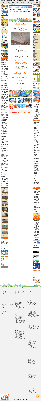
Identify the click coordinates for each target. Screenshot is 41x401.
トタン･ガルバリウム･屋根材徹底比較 (4, 154)
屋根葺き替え (37, 36)
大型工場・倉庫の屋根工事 (17, 309)
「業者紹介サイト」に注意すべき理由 (36, 211)
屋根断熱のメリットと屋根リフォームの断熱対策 (5, 178)
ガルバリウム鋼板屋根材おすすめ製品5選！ (36, 113)
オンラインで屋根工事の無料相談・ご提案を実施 (36, 189)
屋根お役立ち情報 (36, 160)
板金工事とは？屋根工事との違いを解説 (5, 68)
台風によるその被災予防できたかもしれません (37, 161)
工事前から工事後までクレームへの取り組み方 (36, 194)
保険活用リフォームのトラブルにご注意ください (37, 209)
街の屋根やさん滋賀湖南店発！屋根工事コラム (7, 305)
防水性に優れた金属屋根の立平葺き (31, 377)
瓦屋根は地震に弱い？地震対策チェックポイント (37, 170)
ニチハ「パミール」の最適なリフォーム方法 (32, 299)
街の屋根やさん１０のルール (5, 293)
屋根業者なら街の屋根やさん (5, 310)
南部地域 (3, 258)
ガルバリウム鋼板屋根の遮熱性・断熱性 (36, 109)
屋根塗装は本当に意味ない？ (4, 64)
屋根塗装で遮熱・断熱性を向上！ (31, 345)
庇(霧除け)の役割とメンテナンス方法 (4, 102)
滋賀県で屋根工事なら (4, 243)
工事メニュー (27, 2)
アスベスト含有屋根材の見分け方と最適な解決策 (5, 133)
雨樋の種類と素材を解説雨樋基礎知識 (5, 180)
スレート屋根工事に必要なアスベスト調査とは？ (5, 181)
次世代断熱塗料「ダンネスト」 (35, 177)
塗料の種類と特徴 (36, 245)
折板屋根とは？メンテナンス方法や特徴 (36, 144)
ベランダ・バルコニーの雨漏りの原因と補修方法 (5, 91)
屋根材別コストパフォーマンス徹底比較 (5, 141)
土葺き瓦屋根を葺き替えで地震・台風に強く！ (5, 96)
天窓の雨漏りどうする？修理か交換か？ (5, 174)
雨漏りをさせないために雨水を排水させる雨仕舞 (5, 127)
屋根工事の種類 (36, 34)
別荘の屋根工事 (35, 235)
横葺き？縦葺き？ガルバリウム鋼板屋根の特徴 (37, 114)
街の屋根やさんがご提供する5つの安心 (8, 3)
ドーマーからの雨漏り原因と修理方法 (4, 172)
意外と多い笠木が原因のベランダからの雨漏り (5, 76)
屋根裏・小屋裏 (4, 120)
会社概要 (37, 2)
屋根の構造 (3, 71)
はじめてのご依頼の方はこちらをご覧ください (19, 291)
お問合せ (3, 312)
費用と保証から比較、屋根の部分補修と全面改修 (37, 128)
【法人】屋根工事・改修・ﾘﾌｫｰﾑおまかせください (37, 237)
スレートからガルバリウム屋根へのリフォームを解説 (37, 104)
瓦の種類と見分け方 (4, 130)
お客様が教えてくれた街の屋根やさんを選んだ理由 (7, 304)
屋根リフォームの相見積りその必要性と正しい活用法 (37, 191)
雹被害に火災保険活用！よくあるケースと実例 (36, 183)
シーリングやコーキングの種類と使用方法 (5, 103)
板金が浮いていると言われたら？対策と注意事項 (37, 204)
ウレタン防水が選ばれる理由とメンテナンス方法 (5, 82)
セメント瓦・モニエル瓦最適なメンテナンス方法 (5, 94)
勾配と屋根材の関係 (4, 125)
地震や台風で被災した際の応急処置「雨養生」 (5, 107)
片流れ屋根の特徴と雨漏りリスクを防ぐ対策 (5, 115)
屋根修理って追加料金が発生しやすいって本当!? (36, 206)
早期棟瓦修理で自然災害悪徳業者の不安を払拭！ (5, 98)
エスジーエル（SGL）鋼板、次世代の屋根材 (32, 376)
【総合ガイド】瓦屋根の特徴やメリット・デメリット (33, 314)
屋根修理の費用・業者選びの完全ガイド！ (5, 62)
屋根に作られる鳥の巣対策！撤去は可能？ (19, 336)
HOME (9, 4)
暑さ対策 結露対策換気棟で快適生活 (4, 122)
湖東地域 (3, 264)
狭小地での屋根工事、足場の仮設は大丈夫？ (32, 303)
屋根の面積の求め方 (30, 340)
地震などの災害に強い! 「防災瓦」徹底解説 (36, 172)
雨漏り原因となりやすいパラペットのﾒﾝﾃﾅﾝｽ (5, 85)
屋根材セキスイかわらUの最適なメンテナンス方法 (37, 150)
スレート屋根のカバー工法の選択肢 (37, 137)
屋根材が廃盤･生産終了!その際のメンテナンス (5, 148)
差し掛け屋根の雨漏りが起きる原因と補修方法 (5, 119)
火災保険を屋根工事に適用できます (18, 306)
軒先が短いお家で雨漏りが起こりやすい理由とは (5, 131)
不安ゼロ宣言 (3, 294)
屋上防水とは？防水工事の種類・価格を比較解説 (5, 89)
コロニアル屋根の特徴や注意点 (36, 140)
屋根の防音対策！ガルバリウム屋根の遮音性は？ (37, 118)
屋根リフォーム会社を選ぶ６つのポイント (37, 158)
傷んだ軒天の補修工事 (30, 362)
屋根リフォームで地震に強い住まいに (19, 305)
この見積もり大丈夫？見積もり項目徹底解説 (36, 196)
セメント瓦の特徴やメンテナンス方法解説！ (5, 93)
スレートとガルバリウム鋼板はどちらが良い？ (36, 102)
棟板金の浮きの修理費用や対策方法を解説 (5, 70)
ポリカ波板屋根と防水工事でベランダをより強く (37, 226)
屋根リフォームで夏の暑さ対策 (18, 308)
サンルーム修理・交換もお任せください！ (36, 222)
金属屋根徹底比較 (29, 374)
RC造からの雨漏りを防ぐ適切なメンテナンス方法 (5, 169)
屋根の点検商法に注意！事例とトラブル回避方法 (36, 202)
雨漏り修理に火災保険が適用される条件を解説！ (36, 182)
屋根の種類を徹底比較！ (35, 133)
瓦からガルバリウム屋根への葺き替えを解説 (36, 106)
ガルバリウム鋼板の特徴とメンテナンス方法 (5, 160)
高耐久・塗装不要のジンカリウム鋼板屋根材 (5, 161)
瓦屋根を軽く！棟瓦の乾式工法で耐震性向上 (32, 348)
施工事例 (13, 2)
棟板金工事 (37, 53)
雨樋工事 (37, 45)
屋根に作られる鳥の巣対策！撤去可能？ (36, 231)
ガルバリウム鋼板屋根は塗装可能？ (36, 107)
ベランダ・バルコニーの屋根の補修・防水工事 (19, 307)
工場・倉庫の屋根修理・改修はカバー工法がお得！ (37, 224)
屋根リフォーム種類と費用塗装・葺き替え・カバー (37, 135)
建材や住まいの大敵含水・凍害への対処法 (4, 123)
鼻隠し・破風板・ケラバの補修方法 (5, 73)
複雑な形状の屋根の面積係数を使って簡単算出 (5, 112)
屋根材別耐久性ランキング (4, 142)
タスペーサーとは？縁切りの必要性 (4, 80)
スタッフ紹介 (3, 241)
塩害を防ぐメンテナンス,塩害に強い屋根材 (5, 144)
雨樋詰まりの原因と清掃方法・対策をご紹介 (19, 334)
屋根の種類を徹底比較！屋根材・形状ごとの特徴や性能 (33, 315)
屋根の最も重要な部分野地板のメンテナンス (4, 138)
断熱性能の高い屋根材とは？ (4, 176)
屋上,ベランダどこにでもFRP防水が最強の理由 (5, 87)
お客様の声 (18, 2)
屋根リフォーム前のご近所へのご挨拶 (36, 192)
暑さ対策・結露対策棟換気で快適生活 (31, 343)
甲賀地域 (3, 259)
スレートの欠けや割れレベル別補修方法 (36, 139)
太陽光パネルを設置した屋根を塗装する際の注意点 (20, 338)
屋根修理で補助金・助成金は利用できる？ (36, 185)
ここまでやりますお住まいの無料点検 (32, 3)
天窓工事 (37, 59)
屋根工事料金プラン (17, 294)
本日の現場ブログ (4, 303)
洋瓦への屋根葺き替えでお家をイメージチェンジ (5, 150)
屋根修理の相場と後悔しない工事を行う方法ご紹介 (20, 315)
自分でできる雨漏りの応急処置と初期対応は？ (36, 180)
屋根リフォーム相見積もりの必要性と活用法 (19, 317)
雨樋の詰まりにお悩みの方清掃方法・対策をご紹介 (37, 227)
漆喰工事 (37, 42)
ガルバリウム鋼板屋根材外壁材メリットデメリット (37, 116)
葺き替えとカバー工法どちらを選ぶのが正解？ (36, 132)
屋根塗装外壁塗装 (37, 56)
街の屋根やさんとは (4, 291)
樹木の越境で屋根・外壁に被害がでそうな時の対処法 (37, 207)
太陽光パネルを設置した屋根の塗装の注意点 (36, 145)
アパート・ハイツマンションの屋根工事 (36, 234)
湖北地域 (3, 265)
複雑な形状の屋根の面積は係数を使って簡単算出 (32, 341)
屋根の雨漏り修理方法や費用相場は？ (5, 167)
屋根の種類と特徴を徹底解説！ (4, 59)
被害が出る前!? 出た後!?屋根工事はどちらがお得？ (37, 198)
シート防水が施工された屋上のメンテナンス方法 (5, 83)
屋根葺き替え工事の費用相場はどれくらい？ (36, 127)
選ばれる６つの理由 (4, 292)
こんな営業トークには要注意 (36, 199)
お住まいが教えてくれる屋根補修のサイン (36, 130)
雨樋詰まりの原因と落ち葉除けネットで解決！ (37, 229)
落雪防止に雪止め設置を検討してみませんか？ (19, 330)
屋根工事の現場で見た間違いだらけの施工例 (36, 173)
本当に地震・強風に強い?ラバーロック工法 (5, 109)
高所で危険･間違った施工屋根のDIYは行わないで (5, 163)
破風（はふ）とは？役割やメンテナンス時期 (5, 185)
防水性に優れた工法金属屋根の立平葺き (4, 105)
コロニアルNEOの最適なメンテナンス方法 (36, 152)
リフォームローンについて (17, 319)
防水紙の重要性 (4, 136)
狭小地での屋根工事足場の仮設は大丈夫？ (36, 154)
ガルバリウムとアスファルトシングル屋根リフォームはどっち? (5, 152)
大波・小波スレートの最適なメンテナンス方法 (5, 100)
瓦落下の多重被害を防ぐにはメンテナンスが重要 (36, 163)
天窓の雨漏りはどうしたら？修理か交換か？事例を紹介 (33, 326)
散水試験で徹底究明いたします (18, 303)
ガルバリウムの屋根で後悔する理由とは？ (4, 156)
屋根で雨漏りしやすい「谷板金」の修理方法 (4, 128)
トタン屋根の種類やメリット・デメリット (36, 142)
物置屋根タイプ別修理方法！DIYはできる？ (36, 220)
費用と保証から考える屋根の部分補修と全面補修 (20, 321)
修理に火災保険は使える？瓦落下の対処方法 (37, 165)
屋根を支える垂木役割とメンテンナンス (4, 165)
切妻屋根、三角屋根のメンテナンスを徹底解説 (5, 117)
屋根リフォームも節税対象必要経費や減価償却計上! (37, 239)
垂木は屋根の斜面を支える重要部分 (18, 323)
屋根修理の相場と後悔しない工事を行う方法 (36, 125)
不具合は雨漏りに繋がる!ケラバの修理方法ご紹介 (5, 74)
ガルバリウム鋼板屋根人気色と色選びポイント (36, 111)
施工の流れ (22, 2)
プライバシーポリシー (4, 311)
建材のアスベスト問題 (4, 135)
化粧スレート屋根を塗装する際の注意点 (36, 147)
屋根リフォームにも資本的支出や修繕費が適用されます (20, 320)
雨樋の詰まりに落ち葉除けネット (18, 335)
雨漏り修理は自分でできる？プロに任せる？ (5, 66)
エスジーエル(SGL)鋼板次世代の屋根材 (5, 158)
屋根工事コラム (12, 4)
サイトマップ (3, 248)
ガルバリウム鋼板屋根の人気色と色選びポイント (32, 312)
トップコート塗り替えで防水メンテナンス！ (5, 183)
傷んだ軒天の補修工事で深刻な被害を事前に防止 (5, 78)
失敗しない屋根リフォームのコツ (36, 123)
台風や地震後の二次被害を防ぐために (36, 167)
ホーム (4, 2)
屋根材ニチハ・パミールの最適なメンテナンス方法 (37, 149)
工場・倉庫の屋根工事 (36, 232)
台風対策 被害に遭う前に (17, 304)
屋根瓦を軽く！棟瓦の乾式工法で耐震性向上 (36, 168)
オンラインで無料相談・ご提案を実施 (19, 292)
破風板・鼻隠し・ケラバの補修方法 (31, 325)
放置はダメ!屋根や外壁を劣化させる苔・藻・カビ (5, 146)
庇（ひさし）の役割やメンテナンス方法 (5, 170)
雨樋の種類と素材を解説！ (17, 337)
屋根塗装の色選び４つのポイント (36, 175)
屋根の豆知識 (3, 139)
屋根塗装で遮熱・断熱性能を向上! (36, 178)
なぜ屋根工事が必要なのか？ (36, 122)
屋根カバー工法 (38, 39)
